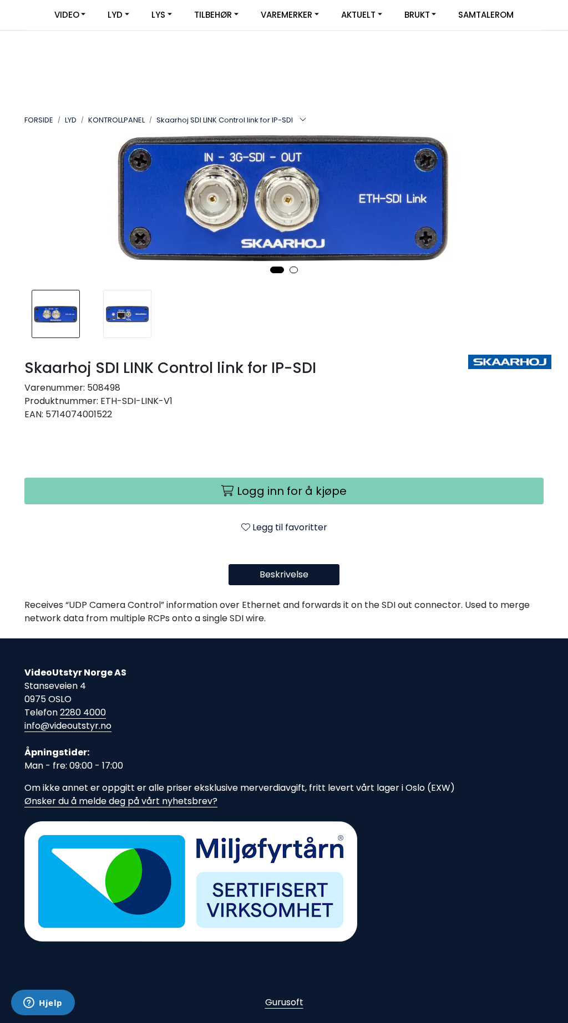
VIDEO (66, 15)
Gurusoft (284, 1002)
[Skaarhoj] (506, 362)
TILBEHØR (213, 15)
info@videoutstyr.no (67, 725)
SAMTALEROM (486, 15)
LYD (115, 15)
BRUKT (417, 15)
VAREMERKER (286, 15)
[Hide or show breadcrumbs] (302, 120)
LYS (158, 15)
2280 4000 (83, 712)
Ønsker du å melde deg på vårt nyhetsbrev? (120, 801)
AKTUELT (358, 15)
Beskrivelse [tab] (284, 574)
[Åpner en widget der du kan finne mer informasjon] (43, 1003)
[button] (277, 270)
